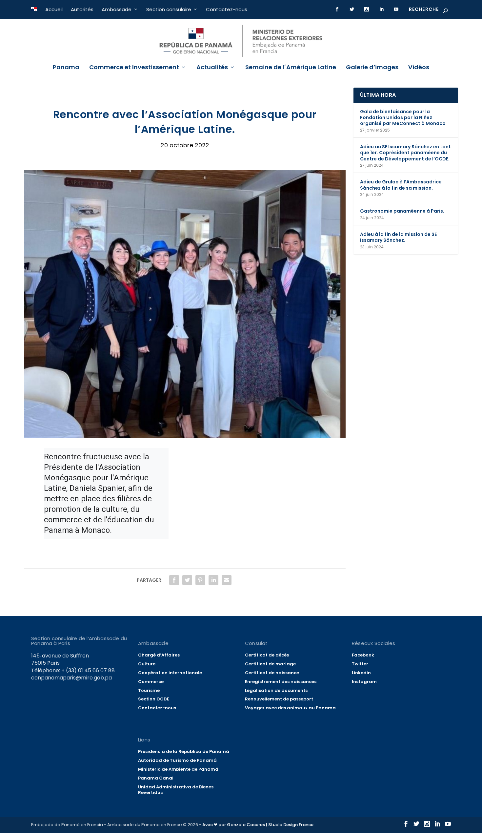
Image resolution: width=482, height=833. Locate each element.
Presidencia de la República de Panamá (183, 751)
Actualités (212, 68)
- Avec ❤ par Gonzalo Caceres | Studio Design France (256, 825)
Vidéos (418, 68)
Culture (146, 664)
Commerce (151, 681)
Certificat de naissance (272, 673)
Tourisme (149, 690)
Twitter (360, 664)
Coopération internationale (170, 673)
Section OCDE (153, 699)
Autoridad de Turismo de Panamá (177, 760)
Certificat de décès (267, 655)
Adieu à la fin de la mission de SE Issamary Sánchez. (398, 237)
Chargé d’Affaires (159, 655)
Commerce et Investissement (134, 68)
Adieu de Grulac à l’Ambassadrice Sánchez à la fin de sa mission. (401, 184)
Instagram (364, 681)
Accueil (54, 9)
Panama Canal (155, 778)
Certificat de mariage (270, 664)
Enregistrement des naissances (280, 681)
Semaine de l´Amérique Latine (290, 68)
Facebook (363, 655)
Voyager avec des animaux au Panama (290, 708)
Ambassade (116, 9)
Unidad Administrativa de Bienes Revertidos (175, 790)
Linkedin (361, 673)
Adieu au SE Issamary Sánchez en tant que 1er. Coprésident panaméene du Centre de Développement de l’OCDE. (405, 152)
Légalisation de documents (276, 690)
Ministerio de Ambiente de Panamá (178, 769)
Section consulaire (168, 9)
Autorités (82, 9)
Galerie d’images (372, 68)
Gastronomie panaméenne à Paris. (402, 211)
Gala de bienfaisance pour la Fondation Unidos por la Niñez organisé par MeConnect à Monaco (403, 117)
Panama (66, 68)
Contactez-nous (226, 9)
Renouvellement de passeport (279, 699)
